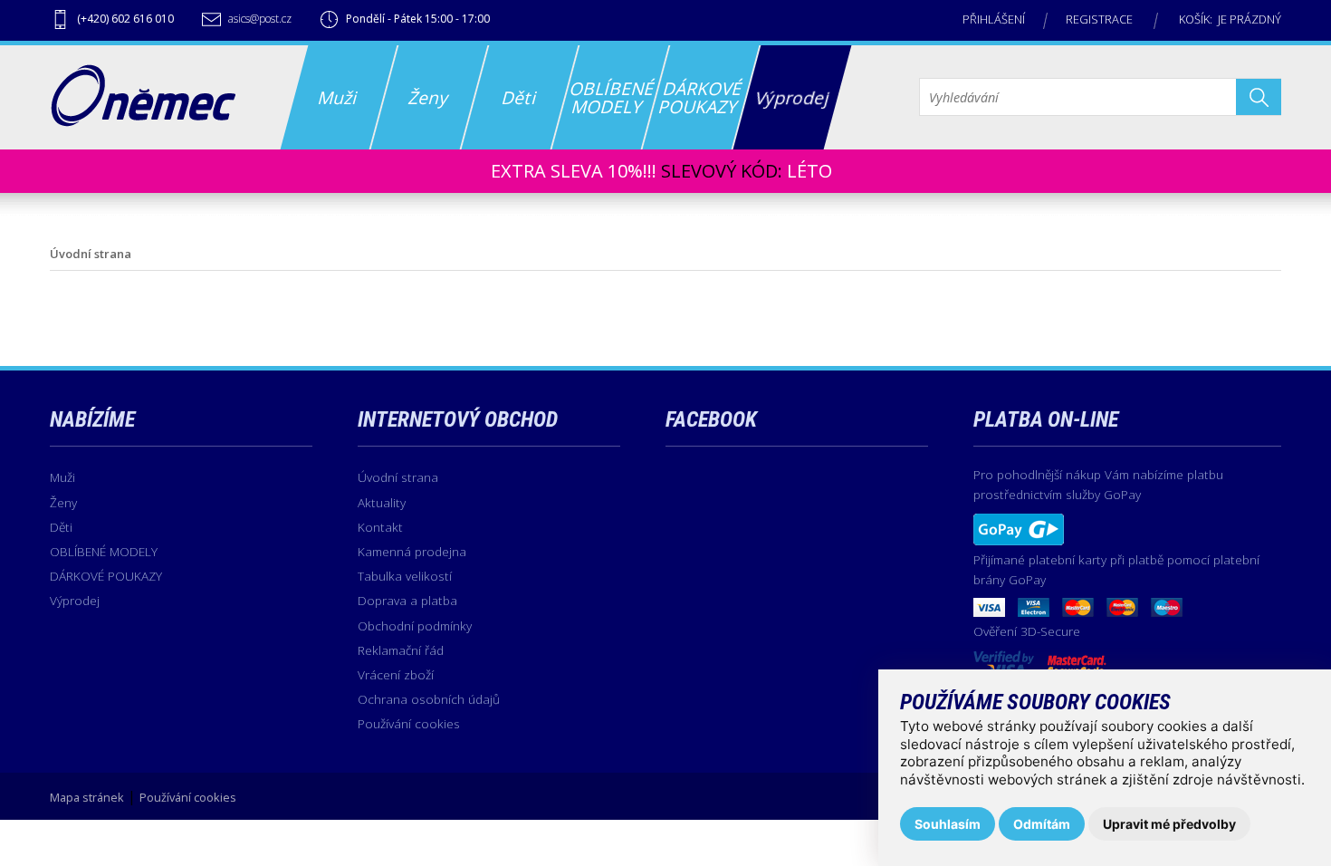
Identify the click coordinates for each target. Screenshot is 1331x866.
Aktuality (382, 502)
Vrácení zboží (396, 674)
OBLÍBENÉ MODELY (104, 551)
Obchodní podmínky (415, 625)
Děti (61, 526)
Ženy (63, 502)
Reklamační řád (401, 650)
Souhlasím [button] (947, 824)
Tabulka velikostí (405, 575)
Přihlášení (993, 19)
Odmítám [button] (1041, 824)
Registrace (1099, 19)
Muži (62, 477)
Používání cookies (409, 723)
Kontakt (380, 526)
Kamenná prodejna (412, 551)
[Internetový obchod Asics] (142, 121)
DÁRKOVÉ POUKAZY (106, 575)
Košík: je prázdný (1230, 19)
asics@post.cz (260, 18)
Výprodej (75, 600)
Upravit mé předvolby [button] (1169, 824)
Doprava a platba (407, 600)
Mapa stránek (87, 797)
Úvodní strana (398, 477)
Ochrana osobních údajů (429, 698)
